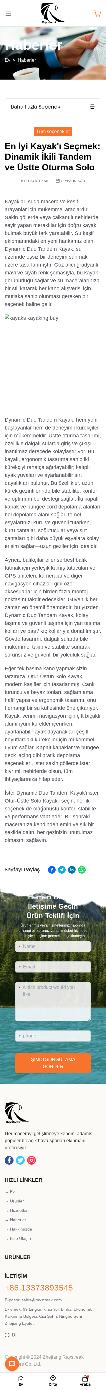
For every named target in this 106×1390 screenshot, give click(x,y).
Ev (7, 60)
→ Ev (10, 1191)
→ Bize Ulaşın (18, 1238)
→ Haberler (15, 1219)
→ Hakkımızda (18, 1229)
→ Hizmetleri (17, 1210)
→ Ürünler (14, 1201)
